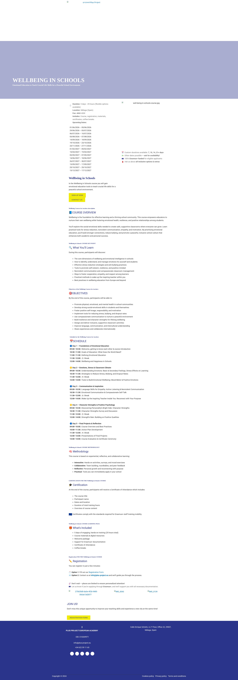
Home (87, 3)
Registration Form (96, 572)
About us (97, 3)
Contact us (137, 3)
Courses (108, 3)
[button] (70, 593)
